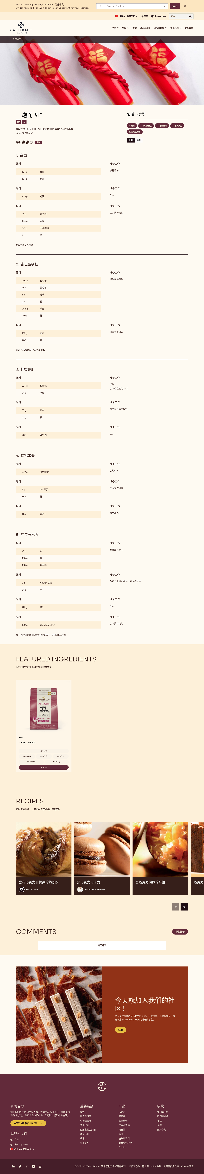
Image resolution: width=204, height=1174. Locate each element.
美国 (139, 140)
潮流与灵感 (145, 28)
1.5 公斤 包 (56, 762)
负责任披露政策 (171, 1166)
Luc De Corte (32, 889)
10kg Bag (27, 756)
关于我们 (84, 1125)
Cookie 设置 (187, 1166)
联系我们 (84, 1134)
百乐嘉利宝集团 (88, 1129)
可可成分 (123, 1116)
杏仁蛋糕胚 (147, 125)
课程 (159, 1125)
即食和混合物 (125, 1142)
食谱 (135, 28)
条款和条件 (134, 1166)
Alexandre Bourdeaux (95, 889)
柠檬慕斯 (163, 125)
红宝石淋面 (135, 132)
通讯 (82, 1138)
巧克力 (122, 1111)
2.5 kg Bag (31, 762)
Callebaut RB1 (47, 625)
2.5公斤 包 (43, 756)
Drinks (122, 1147)
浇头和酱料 (124, 1138)
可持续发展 (85, 1120)
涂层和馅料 (124, 1125)
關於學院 (161, 1129)
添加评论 (180, 931)
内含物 (122, 1129)
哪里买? (84, 1142)
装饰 (121, 1134)
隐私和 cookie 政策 (151, 1166)
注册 (120, 1029)
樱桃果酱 (178, 125)
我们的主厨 (162, 1111)
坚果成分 (123, 1120)
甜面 (133, 125)
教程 (159, 1120)
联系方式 (189, 28)
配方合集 (17, 39)
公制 (131, 140)
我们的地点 (162, 1116)
